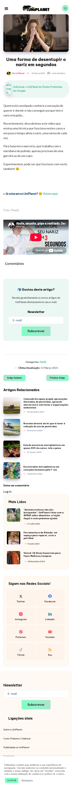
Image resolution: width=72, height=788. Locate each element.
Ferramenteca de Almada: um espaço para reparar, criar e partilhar (40, 535)
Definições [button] (27, 780)
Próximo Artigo (57, 377)
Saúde (43, 361)
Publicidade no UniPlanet (16, 747)
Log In (7, 491)
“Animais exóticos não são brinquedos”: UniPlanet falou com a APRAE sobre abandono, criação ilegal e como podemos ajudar (44, 514)
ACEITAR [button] (11, 780)
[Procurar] (65, 8)
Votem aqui (50, 193)
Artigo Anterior (14, 377)
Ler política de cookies (52, 774)
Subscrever (36, 331)
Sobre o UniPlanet (12, 729)
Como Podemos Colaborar (17, 738)
